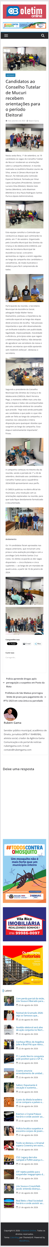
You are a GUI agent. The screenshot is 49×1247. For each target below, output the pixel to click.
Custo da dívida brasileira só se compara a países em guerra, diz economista (30, 1100)
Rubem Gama (34, 121)
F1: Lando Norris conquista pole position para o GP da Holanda (30, 1057)
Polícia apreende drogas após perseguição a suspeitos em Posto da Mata (25, 682)
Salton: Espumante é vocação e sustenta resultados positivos (26, 1086)
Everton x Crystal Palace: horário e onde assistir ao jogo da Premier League (29, 1115)
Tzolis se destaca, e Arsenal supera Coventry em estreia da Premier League (30, 1144)
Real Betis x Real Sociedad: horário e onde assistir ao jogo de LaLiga (29, 1202)
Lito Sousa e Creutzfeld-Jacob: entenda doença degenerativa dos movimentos (28, 1187)
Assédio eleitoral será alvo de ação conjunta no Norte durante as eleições (30, 1028)
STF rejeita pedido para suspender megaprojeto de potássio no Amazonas (30, 1173)
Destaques (10, 75)
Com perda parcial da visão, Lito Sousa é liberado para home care (30, 999)
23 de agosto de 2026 (28, 1005)
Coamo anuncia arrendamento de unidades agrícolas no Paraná (30, 1072)
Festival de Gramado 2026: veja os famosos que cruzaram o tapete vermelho (29, 1014)
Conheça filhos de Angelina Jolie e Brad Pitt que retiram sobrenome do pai (30, 1043)
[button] (24, 12)
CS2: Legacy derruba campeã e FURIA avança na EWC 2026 (30, 1158)
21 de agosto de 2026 (28, 1135)
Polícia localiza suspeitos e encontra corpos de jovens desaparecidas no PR (30, 1129)
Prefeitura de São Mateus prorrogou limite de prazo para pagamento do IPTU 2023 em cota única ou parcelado (23, 696)
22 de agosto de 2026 (28, 1019)
